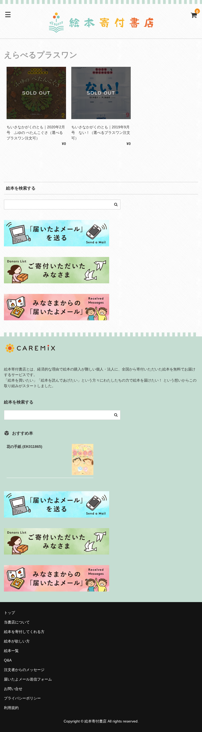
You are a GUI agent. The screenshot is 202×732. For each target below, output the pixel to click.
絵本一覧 (11, 651)
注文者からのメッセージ (26, 670)
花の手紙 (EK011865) (24, 446)
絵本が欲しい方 (17, 641)
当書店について (17, 622)
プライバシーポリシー (22, 698)
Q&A (8, 660)
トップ (9, 613)
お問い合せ (13, 689)
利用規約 (11, 708)
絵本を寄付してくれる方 (24, 632)
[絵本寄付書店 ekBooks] (101, 30)
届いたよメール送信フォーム (28, 679)
